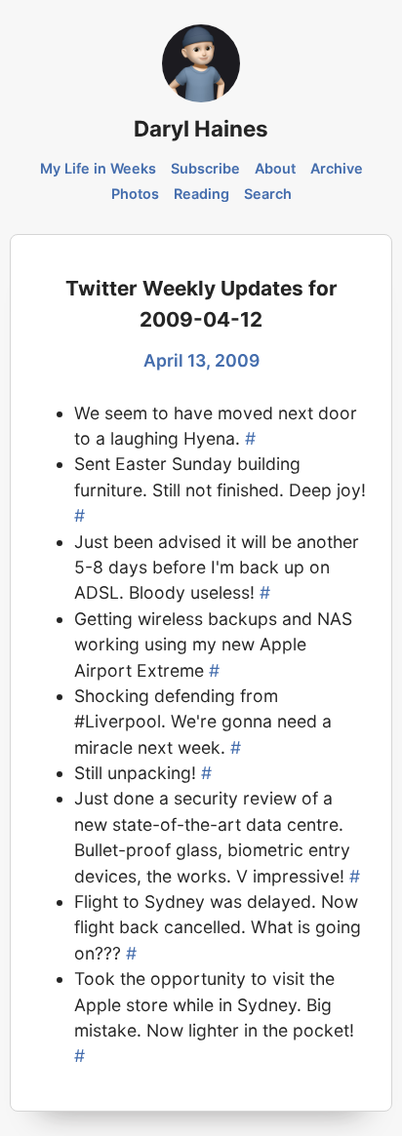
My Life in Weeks (98, 168)
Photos (135, 193)
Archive (336, 168)
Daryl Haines (201, 128)
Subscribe (205, 168)
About (275, 168)
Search (268, 193)
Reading (201, 193)
